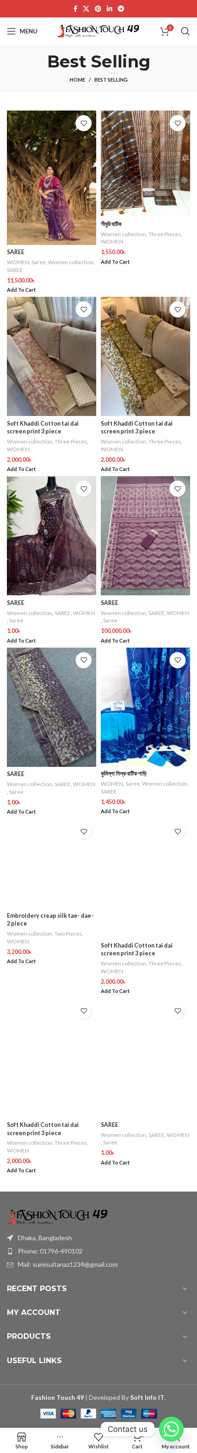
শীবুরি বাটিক (111, 224)
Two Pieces (68, 933)
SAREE (15, 252)
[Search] (185, 31)
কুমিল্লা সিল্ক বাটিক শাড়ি (124, 773)
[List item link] (98, 1251)
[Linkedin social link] (109, 9)
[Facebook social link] (75, 9)
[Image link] (57, 1216)
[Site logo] (99, 30)
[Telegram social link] (121, 9)
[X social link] (86, 9)
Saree (39, 262)
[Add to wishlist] (84, 123)
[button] (21, 290)
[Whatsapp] (171, 1429)
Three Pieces (164, 234)
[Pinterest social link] (98, 9)
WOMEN (18, 262)
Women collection (70, 262)
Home (77, 80)
